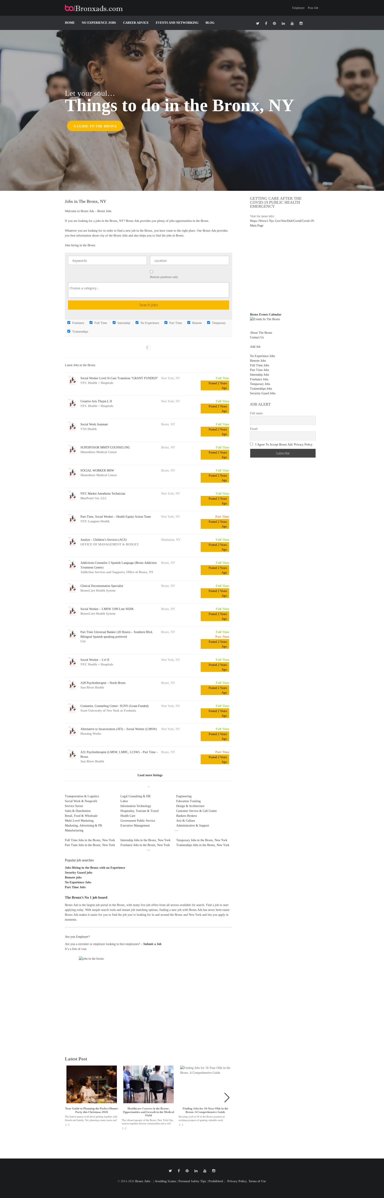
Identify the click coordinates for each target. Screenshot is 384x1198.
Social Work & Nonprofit (81, 801)
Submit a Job (152, 944)
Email (254, 428)
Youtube (292, 23)
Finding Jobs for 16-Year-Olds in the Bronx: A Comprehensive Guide (205, 1110)
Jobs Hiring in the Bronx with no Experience (95, 867)
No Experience (149, 323)
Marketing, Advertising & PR (83, 825)
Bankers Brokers (186, 815)
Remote (196, 323)
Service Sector (74, 806)
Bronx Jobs (142, 1181)
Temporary (218, 323)
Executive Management (135, 825)
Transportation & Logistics (82, 796)
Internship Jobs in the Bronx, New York (145, 840)
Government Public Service (137, 820)
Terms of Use (257, 1181)
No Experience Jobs (99, 22)
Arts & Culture (185, 820)
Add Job (255, 346)
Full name (256, 413)
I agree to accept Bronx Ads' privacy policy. (284, 444)
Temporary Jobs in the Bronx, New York (201, 840)
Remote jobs (73, 877)
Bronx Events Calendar (265, 314)
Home (70, 22)
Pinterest (274, 23)
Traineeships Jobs (261, 388)
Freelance (77, 323)
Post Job (313, 8)
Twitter (257, 23)
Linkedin (283, 23)
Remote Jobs (258, 360)
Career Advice (136, 22)
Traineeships (79, 331)
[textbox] (149, 288)
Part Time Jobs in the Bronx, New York (90, 845)
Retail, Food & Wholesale (81, 815)
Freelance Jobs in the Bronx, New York (145, 845)
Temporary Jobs (260, 384)
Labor (124, 801)
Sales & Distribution (78, 811)
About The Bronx (261, 332)
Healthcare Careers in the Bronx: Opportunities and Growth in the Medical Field (148, 1112)
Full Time (100, 323)
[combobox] (148, 290)
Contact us (257, 337)
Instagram (301, 23)
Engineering (184, 796)
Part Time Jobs (75, 887)
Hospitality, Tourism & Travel (139, 811)
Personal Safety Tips (192, 1181)
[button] (227, 1098)
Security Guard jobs (78, 872)
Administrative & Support (192, 825)
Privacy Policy (237, 1181)
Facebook (266, 23)
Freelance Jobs (259, 379)
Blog (210, 22)
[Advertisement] (287, 268)
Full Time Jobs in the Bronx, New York (90, 840)
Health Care (127, 815)
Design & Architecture (190, 806)
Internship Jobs (259, 374)
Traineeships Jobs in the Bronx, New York (202, 845)
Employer (298, 8)
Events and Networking (177, 22)
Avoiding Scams (165, 1181)
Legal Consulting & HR (135, 796)
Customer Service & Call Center (196, 811)
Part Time (175, 323)
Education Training (188, 801)
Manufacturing (74, 830)
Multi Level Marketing (79, 820)
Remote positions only (164, 277)
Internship (123, 323)
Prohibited (215, 1181)
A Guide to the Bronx (95, 126)
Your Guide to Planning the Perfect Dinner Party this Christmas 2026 (91, 1110)
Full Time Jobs (259, 365)
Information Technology (135, 806)
